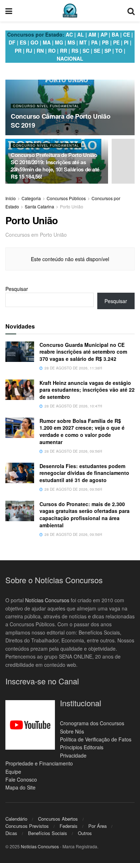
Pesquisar (16, 288)
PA (94, 42)
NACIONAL (70, 58)
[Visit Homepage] (70, 11)
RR (63, 50)
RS (74, 50)
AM (92, 34)
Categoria (31, 198)
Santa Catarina (39, 206)
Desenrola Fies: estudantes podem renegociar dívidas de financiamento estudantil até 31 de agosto (84, 473)
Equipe (13, 771)
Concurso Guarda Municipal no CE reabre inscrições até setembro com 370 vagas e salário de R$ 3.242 (83, 351)
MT (83, 42)
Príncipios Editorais (81, 747)
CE (126, 34)
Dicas (11, 833)
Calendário (16, 818)
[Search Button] (131, 11)
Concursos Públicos (66, 198)
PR (18, 50)
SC (86, 50)
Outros (85, 833)
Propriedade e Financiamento (39, 763)
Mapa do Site (20, 787)
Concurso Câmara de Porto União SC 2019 (60, 121)
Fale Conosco (21, 779)
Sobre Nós (72, 731)
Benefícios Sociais (47, 833)
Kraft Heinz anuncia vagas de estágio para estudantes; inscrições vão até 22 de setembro (87, 389)
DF (12, 42)
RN (40, 50)
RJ (29, 50)
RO (52, 50)
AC (69, 34)
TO (118, 50)
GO (34, 42)
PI (126, 42)
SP (107, 50)
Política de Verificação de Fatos (95, 739)
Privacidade (73, 755)
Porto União (71, 206)
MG (59, 42)
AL (80, 34)
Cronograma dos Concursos (92, 723)
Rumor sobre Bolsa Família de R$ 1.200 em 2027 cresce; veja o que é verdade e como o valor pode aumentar (82, 431)
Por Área (97, 825)
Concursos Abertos (58, 818)
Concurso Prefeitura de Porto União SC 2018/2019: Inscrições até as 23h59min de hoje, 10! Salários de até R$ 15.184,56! (55, 165)
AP (104, 34)
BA (115, 34)
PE (116, 42)
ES (23, 42)
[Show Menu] (8, 11)
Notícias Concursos (47, 600)
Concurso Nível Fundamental (46, 106)
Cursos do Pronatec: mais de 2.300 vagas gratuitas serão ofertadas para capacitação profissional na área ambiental (84, 514)
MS (71, 42)
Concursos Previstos (27, 825)
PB (105, 42)
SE (97, 50)
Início (10, 198)
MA (47, 42)
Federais (69, 825)
